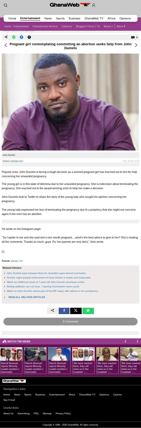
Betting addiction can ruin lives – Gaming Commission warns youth (43, 286)
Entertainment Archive (45, 26)
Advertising (24, 413)
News (48, 18)
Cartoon (117, 394)
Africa (111, 18)
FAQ (36, 413)
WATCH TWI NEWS (18, 341)
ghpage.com (17, 161)
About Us (8, 413)
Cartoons (67, 26)
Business (74, 18)
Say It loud (9, 399)
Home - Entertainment (16, 26)
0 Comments (70, 321)
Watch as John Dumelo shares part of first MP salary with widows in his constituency (52, 291)
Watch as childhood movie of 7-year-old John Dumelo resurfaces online (45, 282)
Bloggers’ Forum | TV (88, 26)
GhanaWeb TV (93, 18)
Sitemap (47, 413)
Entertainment (30, 18)
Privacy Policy (63, 413)
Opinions (125, 18)
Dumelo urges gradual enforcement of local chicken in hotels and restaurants (49, 277)
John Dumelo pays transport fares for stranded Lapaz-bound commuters (46, 273)
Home (12, 18)
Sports (60, 18)
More (120, 26)
